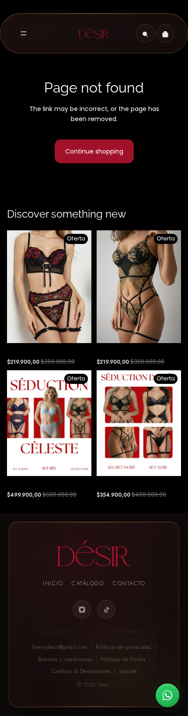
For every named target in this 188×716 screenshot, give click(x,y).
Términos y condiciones (65, 659)
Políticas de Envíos (123, 659)
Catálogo (88, 583)
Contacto (129, 583)
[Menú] (24, 33)
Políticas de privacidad (123, 647)
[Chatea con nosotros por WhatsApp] (167, 695)
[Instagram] (82, 609)
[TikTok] (106, 609)
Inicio (53, 583)
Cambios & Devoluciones (81, 671)
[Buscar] (145, 33)
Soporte (128, 671)
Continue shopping (94, 151)
